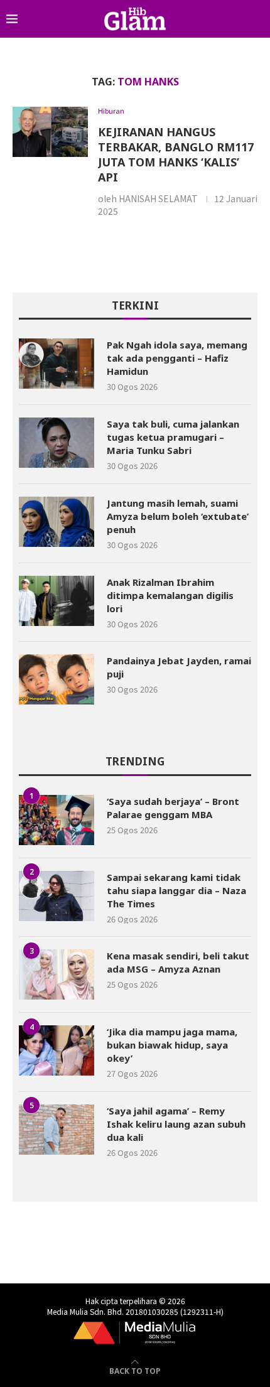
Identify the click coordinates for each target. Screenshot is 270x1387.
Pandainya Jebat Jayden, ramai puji (179, 667)
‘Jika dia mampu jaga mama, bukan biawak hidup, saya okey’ (172, 1044)
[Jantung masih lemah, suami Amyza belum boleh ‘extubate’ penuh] (56, 522)
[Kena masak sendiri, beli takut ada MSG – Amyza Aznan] (56, 974)
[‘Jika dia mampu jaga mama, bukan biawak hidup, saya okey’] (56, 1050)
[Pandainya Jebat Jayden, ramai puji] (56, 679)
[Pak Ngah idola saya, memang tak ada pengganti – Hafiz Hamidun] (56, 363)
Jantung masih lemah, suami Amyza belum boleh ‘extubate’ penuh (178, 516)
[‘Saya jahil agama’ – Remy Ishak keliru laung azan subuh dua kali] (56, 1129)
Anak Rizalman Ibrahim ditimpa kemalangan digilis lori (170, 595)
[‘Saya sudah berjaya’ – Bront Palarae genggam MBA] (56, 820)
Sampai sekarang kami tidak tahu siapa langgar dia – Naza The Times (176, 890)
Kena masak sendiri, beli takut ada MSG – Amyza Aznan (178, 962)
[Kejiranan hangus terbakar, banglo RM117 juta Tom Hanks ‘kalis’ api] (50, 132)
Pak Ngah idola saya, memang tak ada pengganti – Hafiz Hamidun (177, 357)
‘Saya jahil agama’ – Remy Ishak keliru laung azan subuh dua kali (176, 1123)
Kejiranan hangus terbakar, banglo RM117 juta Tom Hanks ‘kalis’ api (176, 154)
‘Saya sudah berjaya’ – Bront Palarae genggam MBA (173, 808)
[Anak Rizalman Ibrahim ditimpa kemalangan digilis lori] (56, 601)
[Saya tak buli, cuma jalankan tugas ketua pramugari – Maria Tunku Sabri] (56, 443)
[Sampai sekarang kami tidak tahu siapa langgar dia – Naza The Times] (56, 896)
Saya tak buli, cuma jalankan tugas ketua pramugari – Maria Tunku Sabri (173, 437)
